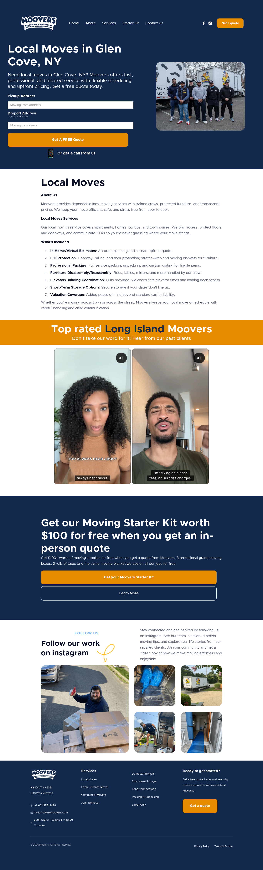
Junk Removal (90, 803)
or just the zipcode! (18, 116)
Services (109, 23)
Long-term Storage (144, 789)
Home (74, 23)
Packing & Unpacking (145, 797)
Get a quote (230, 23)
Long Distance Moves (95, 787)
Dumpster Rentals (143, 773)
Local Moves (89, 779)
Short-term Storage (144, 781)
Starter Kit (130, 23)
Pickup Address (21, 96)
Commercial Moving (93, 795)
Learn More (128, 593)
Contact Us (154, 23)
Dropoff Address (22, 113)
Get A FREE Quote (68, 140)
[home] (39, 23)
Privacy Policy (201, 846)
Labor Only (139, 804)
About (90, 23)
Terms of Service (223, 846)
